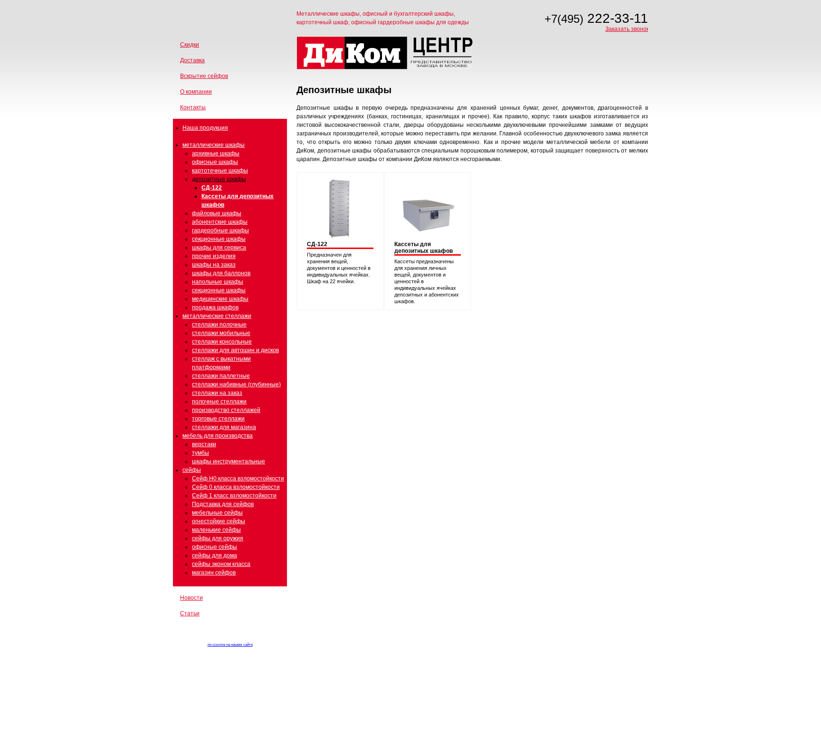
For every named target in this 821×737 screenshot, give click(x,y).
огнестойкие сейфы (218, 521)
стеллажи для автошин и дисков (235, 350)
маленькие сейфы (216, 529)
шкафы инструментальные (228, 461)
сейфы (191, 470)
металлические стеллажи (216, 316)
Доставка (192, 60)
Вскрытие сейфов (204, 76)
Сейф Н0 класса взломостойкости (238, 478)
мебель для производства (217, 435)
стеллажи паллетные (221, 376)
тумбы (200, 453)
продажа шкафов (215, 307)
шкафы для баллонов (221, 273)
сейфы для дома (214, 555)
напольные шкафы (217, 281)
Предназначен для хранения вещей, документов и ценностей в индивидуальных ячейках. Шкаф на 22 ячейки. (339, 268)
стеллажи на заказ (217, 393)
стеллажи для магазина (224, 427)
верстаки (204, 444)
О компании (196, 91)
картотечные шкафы (220, 170)
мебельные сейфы (217, 512)
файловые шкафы (216, 213)
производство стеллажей (226, 410)
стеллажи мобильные (221, 333)
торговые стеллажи (218, 418)
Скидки (189, 44)
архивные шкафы (215, 153)
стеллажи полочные (219, 324)
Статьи (190, 613)
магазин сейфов (214, 572)
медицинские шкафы (220, 299)
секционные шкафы (219, 239)
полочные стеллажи (219, 401)
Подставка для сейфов (223, 504)
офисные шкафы (215, 162)
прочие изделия (214, 256)
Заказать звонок (627, 29)
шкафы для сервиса (219, 247)
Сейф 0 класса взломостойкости (236, 487)
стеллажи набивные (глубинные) (236, 384)
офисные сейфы (214, 547)
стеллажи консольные (222, 341)
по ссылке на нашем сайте (230, 644)
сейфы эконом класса (221, 564)
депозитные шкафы (219, 179)
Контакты (193, 107)
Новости (191, 597)
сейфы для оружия (217, 538)
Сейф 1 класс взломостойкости (234, 495)
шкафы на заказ (214, 264)
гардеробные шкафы (220, 230)
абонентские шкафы (220, 222)
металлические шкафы (213, 145)
